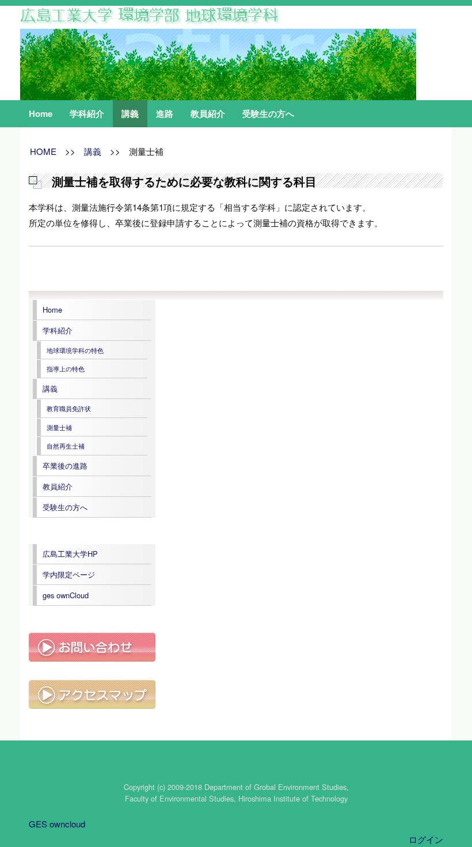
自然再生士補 (66, 445)
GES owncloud (57, 824)
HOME (43, 151)
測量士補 (59, 427)
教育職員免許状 (69, 408)
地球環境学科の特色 (75, 350)
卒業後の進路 (65, 465)
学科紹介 (87, 113)
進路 (164, 113)
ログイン (426, 839)
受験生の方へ (268, 113)
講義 (130, 113)
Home (40, 113)
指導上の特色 (66, 368)
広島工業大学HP (70, 553)
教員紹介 (208, 113)
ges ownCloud (66, 595)
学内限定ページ (69, 574)
